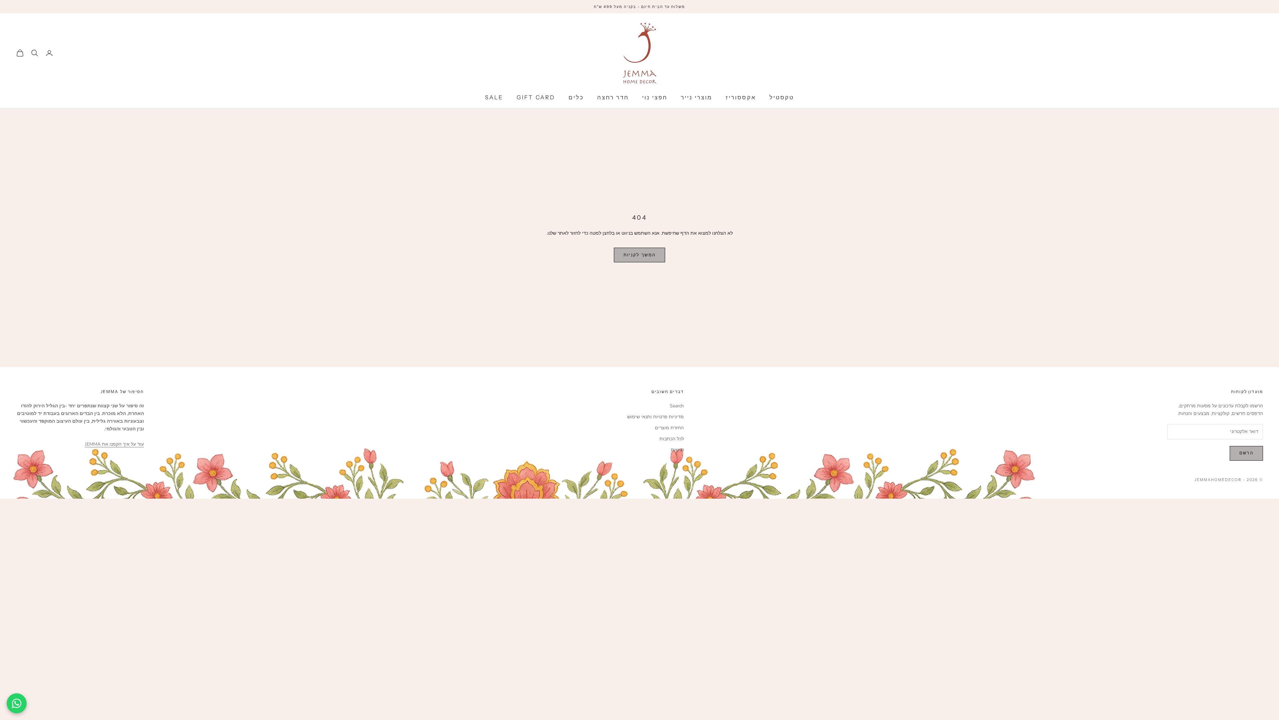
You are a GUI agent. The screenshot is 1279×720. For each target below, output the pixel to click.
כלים (576, 97)
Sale (494, 97)
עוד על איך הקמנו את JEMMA (114, 444)
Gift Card (536, 97)
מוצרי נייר (696, 97)
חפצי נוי (654, 97)
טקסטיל (781, 97)
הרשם (1246, 453)
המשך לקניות (640, 255)
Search (677, 406)
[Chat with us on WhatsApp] (17, 703)
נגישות (677, 450)
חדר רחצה (613, 97)
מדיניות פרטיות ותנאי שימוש (655, 417)
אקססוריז (741, 97)
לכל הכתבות (671, 439)
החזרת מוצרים (669, 428)
